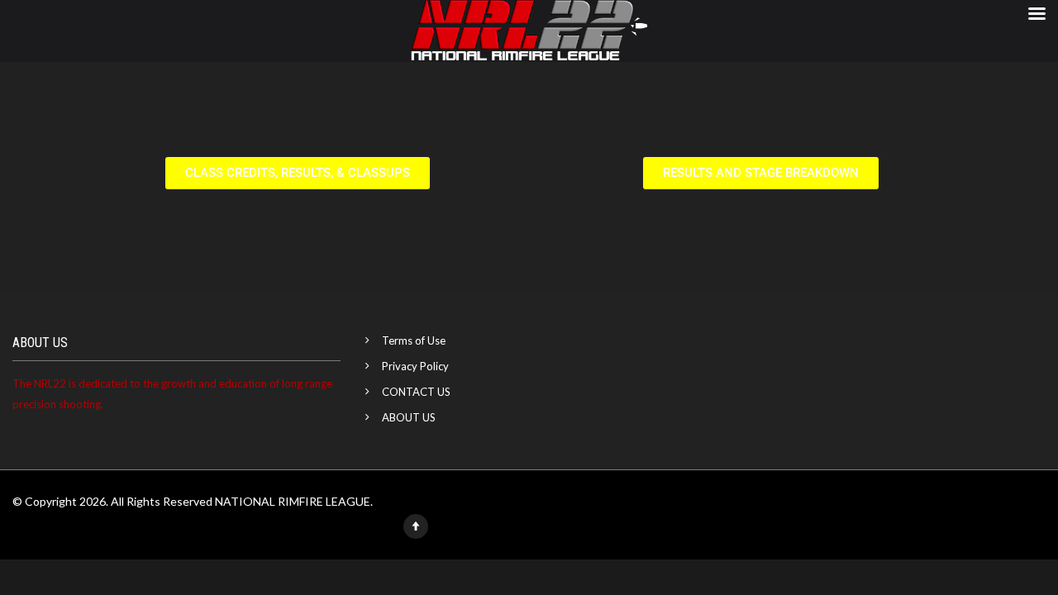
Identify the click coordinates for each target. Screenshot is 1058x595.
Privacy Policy (415, 366)
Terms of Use (414, 340)
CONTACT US (416, 391)
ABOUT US (409, 417)
